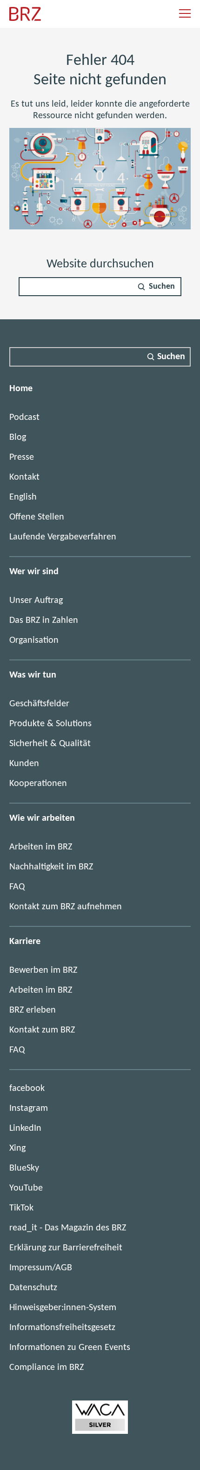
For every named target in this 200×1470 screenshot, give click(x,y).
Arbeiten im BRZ (40, 847)
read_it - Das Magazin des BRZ (67, 1228)
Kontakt (24, 477)
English (23, 497)
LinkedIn (25, 1128)
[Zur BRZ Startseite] (25, 18)
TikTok (21, 1208)
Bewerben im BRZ (43, 970)
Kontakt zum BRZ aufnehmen (65, 907)
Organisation (34, 640)
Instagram (28, 1108)
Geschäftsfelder (39, 704)
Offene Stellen (36, 517)
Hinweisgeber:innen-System (62, 1307)
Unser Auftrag (36, 600)
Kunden (24, 763)
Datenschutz (33, 1288)
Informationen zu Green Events (69, 1347)
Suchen (162, 286)
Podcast (24, 417)
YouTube (26, 1188)
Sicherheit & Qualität (50, 743)
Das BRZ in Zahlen (43, 620)
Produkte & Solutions (50, 724)
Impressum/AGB (40, 1268)
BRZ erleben (32, 1010)
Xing (17, 1148)
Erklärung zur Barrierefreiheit (65, 1248)
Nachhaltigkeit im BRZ (51, 867)
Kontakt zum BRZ (42, 1030)
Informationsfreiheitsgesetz (62, 1327)
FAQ (17, 887)
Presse (21, 457)
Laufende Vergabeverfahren (62, 537)
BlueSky (24, 1168)
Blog (17, 437)
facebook (27, 1088)
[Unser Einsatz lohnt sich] (100, 1431)
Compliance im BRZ (46, 1367)
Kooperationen (38, 783)
